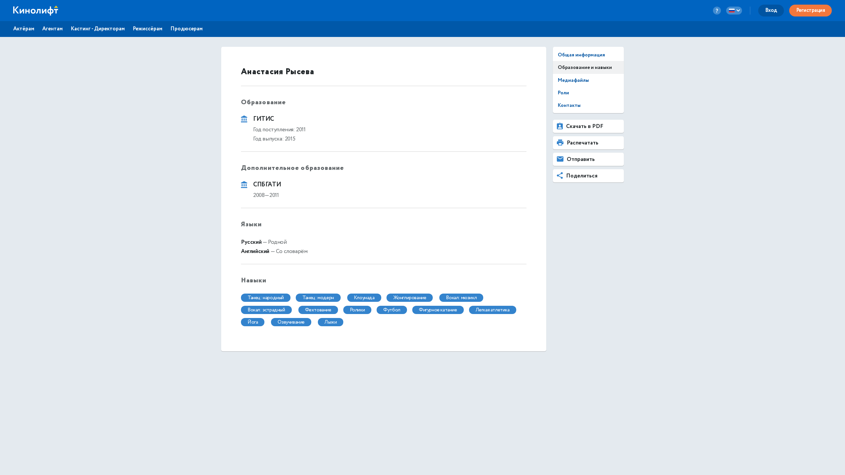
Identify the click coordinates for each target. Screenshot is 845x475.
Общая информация (581, 54)
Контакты (569, 105)
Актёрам (23, 29)
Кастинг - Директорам (98, 29)
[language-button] (734, 11)
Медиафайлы (573, 80)
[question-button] (717, 11)
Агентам (52, 29)
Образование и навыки (585, 67)
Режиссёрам (147, 29)
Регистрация (810, 10)
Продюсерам (186, 29)
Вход (771, 10)
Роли (563, 92)
